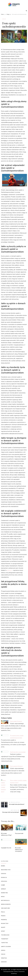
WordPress (14, 973)
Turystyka (4, 942)
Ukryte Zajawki (6, 946)
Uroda (3, 950)
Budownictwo (6, 869)
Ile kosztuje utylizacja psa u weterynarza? (19, 849)
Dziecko (3, 873)
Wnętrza (4, 958)
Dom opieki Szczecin (16, 721)
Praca (3, 912)
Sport (3, 931)
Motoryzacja (5, 900)
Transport (4, 939)
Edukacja (4, 877)
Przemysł (4, 919)
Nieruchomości (6, 904)
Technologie (5, 935)
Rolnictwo (4, 923)
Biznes (3, 866)
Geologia (4, 881)
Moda (3, 896)
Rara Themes (14, 971)
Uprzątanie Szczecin (6, 847)
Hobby (3, 885)
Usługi (4, 19)
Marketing (4, 892)
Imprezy (3, 889)
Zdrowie (4, 962)
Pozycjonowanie (19, 833)
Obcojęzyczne (5, 908)
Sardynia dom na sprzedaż (17, 752)
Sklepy (3, 927)
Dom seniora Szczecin (16, 766)
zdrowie (9, 570)
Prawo (3, 915)
